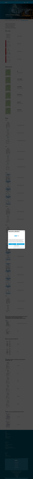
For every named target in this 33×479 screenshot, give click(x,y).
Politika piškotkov (15, 247)
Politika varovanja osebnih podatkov (20, 247)
